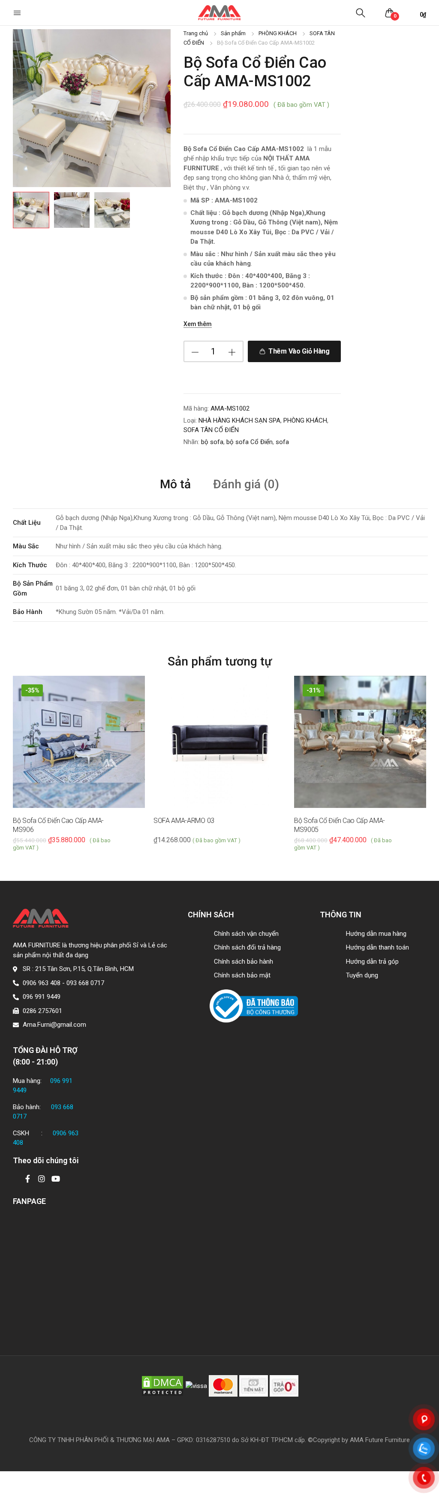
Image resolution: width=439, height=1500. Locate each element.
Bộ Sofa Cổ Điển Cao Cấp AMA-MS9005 (339, 825)
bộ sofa (212, 442)
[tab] (175, 483)
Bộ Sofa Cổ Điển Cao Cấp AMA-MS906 (58, 825)
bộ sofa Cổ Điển (249, 442)
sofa (282, 442)
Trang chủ (195, 33)
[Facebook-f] (27, 1178)
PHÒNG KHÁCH (278, 33)
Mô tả (175, 484)
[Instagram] (41, 1178)
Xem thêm (197, 324)
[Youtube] (56, 1178)
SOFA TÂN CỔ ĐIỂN (211, 430)
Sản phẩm (233, 33)
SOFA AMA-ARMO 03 (183, 821)
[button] (18, 13)
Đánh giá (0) (246, 484)
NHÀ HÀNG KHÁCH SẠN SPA (239, 420)
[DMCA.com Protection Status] (162, 1385)
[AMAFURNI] (219, 12)
